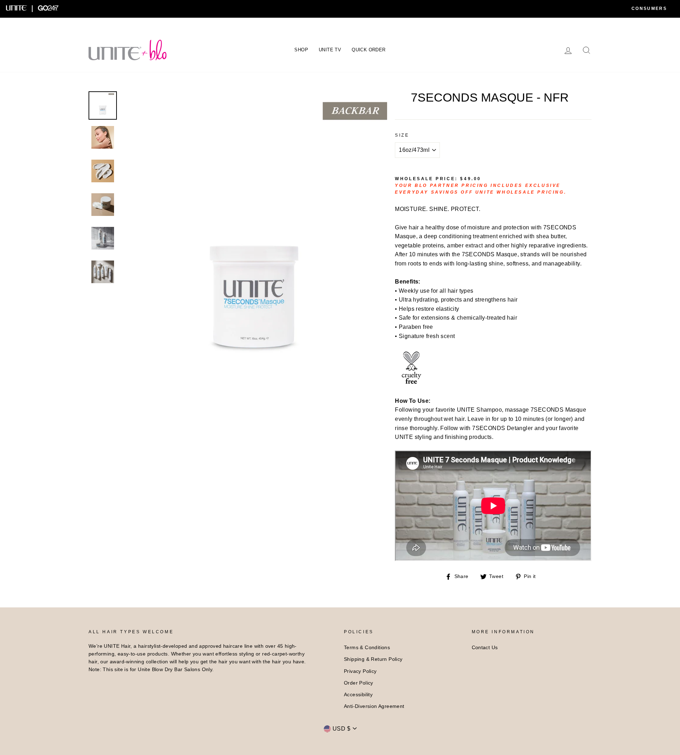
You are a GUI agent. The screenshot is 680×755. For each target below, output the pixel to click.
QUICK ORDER (368, 49)
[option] (254, 223)
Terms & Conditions (367, 647)
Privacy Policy (360, 671)
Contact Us (485, 647)
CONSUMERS (649, 9)
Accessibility (358, 694)
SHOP (301, 49)
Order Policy (358, 683)
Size (402, 135)
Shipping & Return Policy (373, 659)
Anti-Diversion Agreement (374, 706)
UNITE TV (330, 49)
